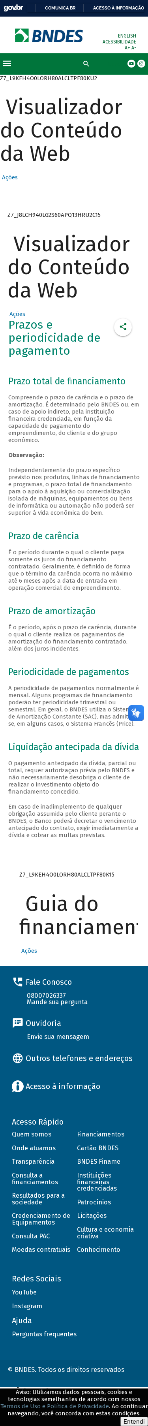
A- (133, 48)
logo (49, 35)
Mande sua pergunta (57, 1002)
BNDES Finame (98, 1161)
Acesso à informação (118, 8)
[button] (9, 177)
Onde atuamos (34, 1148)
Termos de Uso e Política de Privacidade (54, 1406)
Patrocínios (94, 1202)
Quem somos (31, 1134)
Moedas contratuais (41, 1249)
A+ (128, 48)
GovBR (13, 8)
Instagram (27, 1306)
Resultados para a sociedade (38, 1199)
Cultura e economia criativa (105, 1233)
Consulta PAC (31, 1236)
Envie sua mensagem (58, 1036)
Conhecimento (98, 1249)
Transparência (33, 1161)
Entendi (134, 1421)
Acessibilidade (119, 42)
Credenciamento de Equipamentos (41, 1219)
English (127, 36)
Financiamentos (100, 1134)
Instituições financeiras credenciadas (97, 1182)
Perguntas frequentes (44, 1334)
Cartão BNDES (97, 1148)
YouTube (24, 1292)
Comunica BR (60, 8)
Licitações (92, 1215)
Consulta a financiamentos (35, 1179)
